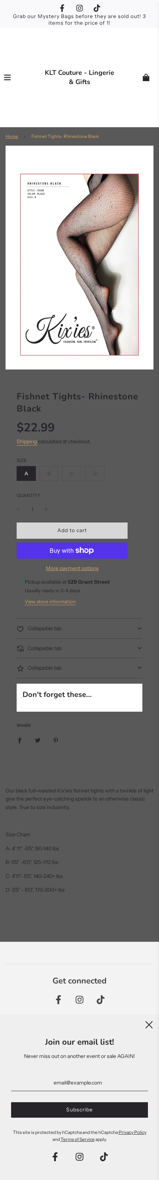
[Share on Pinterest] (55, 740)
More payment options (72, 568)
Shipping (27, 441)
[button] (79, 628)
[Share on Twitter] (37, 740)
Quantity (28, 495)
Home (12, 136)
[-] (18, 509)
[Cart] (146, 77)
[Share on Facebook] (19, 740)
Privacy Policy (132, 1132)
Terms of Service (78, 1139)
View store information (50, 601)
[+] (46, 509)
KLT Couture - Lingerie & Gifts (79, 77)
